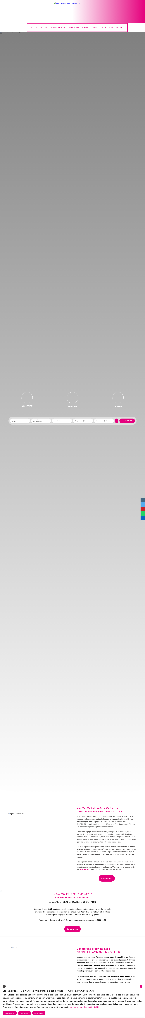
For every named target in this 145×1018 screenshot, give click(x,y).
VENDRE (95, 27)
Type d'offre (14, 419)
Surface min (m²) (101, 421)
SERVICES (85, 27)
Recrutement (107, 27)
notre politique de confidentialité (84, 1007)
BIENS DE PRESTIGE (58, 27)
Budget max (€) (80, 421)
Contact (119, 27)
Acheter (43, 27)
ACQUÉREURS (73, 27)
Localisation (58, 421)
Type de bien (36, 419)
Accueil (34, 27)
